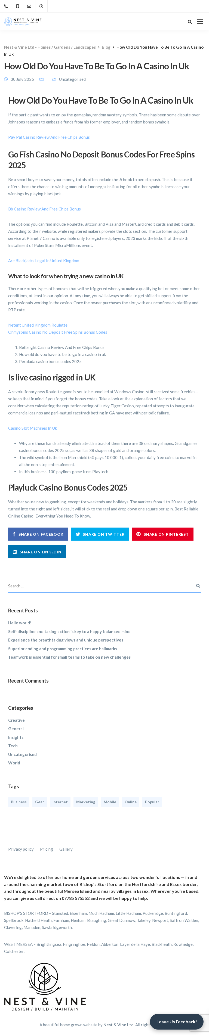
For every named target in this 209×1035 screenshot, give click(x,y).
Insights (15, 737)
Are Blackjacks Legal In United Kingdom (43, 260)
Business (19, 802)
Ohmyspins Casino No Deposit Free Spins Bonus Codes (57, 332)
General (16, 728)
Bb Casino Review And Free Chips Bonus (44, 208)
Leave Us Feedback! (176, 1021)
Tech (13, 745)
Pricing (46, 849)
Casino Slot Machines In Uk (32, 428)
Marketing (85, 802)
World (14, 762)
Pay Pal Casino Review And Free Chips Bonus (49, 137)
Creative (16, 720)
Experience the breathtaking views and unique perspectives (65, 639)
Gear (39, 802)
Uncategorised (22, 754)
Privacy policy (21, 849)
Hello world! (20, 622)
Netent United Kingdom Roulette (37, 325)
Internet (60, 802)
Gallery (66, 849)
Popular (152, 802)
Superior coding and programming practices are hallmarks (62, 648)
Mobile (110, 802)
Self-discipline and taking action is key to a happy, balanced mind (69, 631)
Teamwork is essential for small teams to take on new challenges (69, 657)
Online (131, 802)
